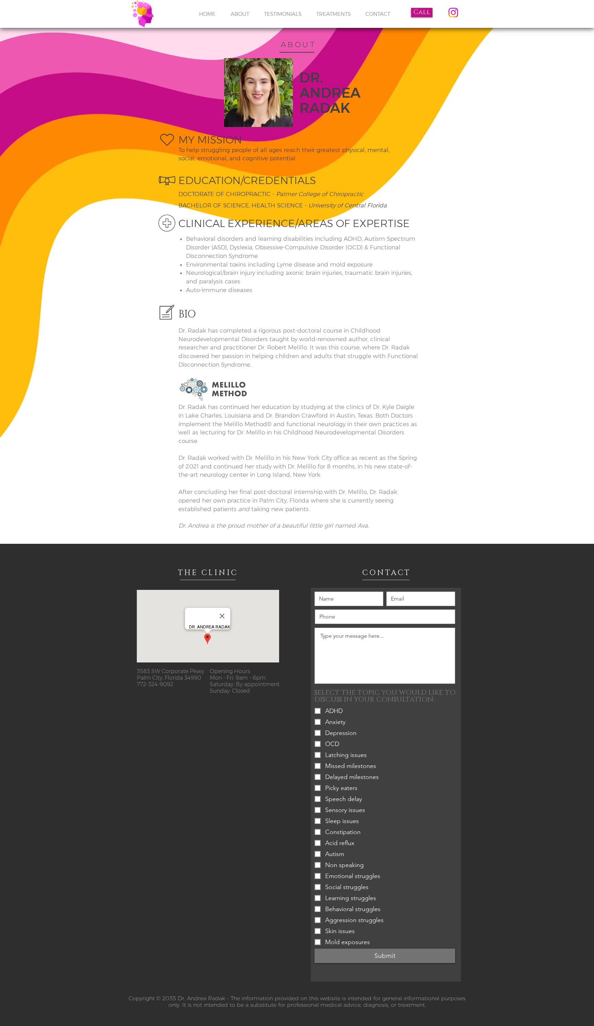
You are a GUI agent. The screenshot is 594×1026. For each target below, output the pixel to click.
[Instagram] (453, 12)
